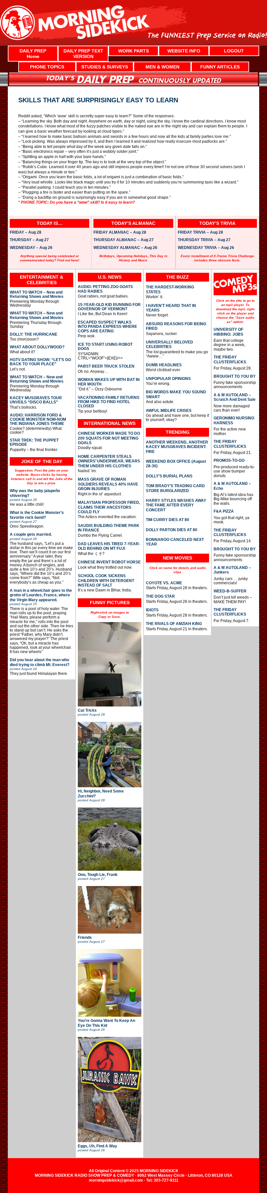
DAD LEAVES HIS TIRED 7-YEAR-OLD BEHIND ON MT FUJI (109, 546)
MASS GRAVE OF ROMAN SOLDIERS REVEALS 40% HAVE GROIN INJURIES (108, 484)
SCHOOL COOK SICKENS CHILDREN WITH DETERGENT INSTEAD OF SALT (106, 581)
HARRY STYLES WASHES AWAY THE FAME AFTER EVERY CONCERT (176, 505)
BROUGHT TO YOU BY (235, 376)
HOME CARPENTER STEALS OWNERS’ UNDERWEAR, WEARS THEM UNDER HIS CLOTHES (109, 461)
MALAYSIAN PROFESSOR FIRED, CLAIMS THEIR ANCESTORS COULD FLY (109, 507)
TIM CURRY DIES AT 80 (167, 519)
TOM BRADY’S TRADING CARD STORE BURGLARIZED (175, 488)
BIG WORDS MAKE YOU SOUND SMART (176, 394)
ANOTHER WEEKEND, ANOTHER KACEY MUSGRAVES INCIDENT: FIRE (177, 447)
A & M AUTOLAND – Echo (232, 485)
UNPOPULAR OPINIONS (168, 378)
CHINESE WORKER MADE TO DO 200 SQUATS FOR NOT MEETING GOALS (109, 438)
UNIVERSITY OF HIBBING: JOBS (228, 331)
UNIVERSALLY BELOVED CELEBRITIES (169, 344)
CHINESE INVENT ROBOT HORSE (109, 562)
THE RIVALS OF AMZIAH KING (174, 623)
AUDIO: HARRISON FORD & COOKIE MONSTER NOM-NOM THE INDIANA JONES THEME (38, 419)
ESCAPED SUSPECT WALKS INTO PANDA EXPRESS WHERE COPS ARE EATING (107, 326)
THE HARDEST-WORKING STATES (170, 289)
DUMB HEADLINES (164, 365)
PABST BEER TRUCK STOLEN (106, 366)
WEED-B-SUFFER (230, 591)
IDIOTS (152, 610)
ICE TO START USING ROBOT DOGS (105, 346)
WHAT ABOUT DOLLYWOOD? (37, 347)
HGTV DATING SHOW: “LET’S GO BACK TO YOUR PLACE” (40, 362)
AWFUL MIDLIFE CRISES (168, 410)
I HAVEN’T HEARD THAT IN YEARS (171, 308)
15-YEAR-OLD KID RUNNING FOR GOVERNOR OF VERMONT (109, 307)
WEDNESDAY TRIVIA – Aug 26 (206, 248)
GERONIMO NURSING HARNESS (234, 420)
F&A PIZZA (224, 511)
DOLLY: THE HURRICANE (33, 334)
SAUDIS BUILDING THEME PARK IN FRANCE (108, 527)
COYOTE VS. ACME (164, 583)
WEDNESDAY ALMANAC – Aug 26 (125, 248)
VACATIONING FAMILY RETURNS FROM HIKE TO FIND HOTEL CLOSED (108, 402)
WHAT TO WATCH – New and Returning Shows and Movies (36, 294)
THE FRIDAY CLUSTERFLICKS (230, 359)
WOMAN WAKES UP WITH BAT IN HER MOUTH (109, 382)
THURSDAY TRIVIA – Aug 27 (204, 240)
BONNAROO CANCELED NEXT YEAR (175, 541)
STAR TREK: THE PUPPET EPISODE (34, 442)
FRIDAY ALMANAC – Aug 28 (119, 232)
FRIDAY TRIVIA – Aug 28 (200, 232)
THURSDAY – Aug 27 (29, 240)
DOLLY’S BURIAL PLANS (169, 476)
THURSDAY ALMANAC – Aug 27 (123, 240)
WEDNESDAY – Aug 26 (31, 248)
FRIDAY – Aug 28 (25, 232)
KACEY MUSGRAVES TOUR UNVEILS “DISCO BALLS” (36, 400)
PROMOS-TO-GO (229, 460)
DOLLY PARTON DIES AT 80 (171, 530)
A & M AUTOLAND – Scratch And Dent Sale (235, 397)
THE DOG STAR (160, 596)
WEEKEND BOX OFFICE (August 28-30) (176, 463)
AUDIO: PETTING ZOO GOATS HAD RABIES (105, 289)
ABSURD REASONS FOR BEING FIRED (176, 326)
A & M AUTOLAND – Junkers (232, 570)
